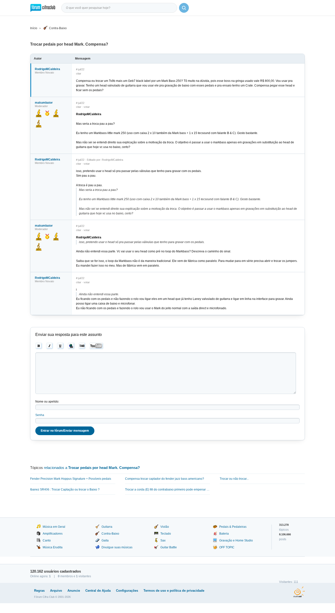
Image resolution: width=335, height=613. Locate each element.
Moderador (41, 106)
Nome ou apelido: (47, 401)
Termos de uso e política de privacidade (173, 590)
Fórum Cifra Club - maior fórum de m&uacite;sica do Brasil (42, 8)
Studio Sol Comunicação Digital (299, 592)
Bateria (224, 533)
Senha (39, 415)
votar (87, 106)
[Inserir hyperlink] (71, 346)
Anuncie (73, 590)
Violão (164, 526)
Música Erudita (53, 547)
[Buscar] (184, 8)
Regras (39, 590)
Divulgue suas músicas (117, 547)
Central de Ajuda (98, 590)
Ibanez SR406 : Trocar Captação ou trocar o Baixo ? (65, 489)
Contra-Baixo (58, 28)
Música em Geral (54, 526)
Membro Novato (44, 72)
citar (78, 73)
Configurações (127, 590)
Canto (47, 540)
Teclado (165, 533)
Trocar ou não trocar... (234, 478)
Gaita (105, 540)
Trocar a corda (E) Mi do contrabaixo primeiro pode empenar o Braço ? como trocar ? (167, 489)
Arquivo (56, 590)
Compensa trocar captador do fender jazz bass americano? (164, 478)
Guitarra (107, 526)
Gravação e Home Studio (236, 540)
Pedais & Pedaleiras (232, 526)
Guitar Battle (168, 547)
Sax (163, 540)
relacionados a (92, 468)
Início (33, 28)
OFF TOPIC (226, 547)
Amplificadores (53, 533)
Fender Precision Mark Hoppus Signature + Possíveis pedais (70, 478)
